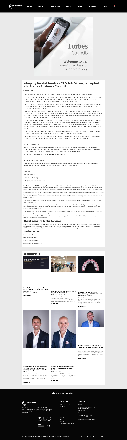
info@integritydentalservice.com (86, 419)
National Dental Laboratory (67, 405)
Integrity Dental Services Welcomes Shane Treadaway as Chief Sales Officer (62, 368)
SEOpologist (66, 436)
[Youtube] (93, 436)
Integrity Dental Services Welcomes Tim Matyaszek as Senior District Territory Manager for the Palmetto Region (35, 369)
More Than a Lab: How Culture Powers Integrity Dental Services (63, 292)
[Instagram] (87, 436)
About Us (62, 409)
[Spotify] (90, 436)
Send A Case (63, 407)
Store (105, 6)
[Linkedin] (84, 436)
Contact (62, 421)
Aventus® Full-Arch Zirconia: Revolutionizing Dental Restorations (90, 293)
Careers (62, 411)
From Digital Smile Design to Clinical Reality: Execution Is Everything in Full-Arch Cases (35, 289)
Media (80, 6)
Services (29, 6)
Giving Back (92, 6)
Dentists (41, 6)
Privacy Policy (52, 436)
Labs (61, 415)
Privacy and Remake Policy (67, 423)
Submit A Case (55, 6)
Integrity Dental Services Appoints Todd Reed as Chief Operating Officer (90, 346)
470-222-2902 (81, 410)
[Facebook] (81, 436)
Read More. (27, 295)
